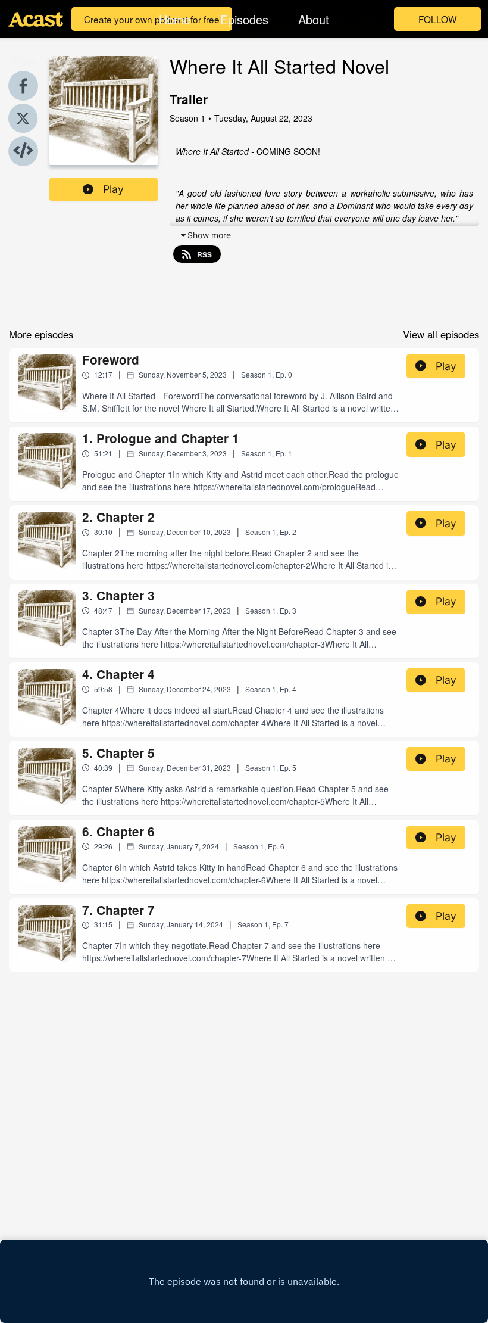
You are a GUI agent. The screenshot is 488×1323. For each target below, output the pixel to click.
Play (113, 189)
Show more (209, 235)
